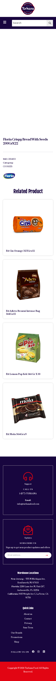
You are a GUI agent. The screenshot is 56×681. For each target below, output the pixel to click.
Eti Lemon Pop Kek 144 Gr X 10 (23, 374)
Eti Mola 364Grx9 (16, 434)
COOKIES (7, 166)
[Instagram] (38, 651)
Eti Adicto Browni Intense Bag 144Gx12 (23, 312)
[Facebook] (33, 651)
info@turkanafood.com (28, 504)
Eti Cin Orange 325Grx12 (20, 250)
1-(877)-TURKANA (28, 493)
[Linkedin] (44, 651)
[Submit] (46, 555)
